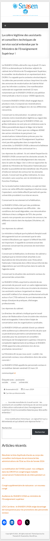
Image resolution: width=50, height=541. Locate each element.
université (23, 382)
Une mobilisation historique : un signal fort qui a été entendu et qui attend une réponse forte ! (24, 420)
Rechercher (7, 427)
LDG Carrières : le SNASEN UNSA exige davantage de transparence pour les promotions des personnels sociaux (25, 509)
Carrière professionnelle (15, 393)
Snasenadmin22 (12, 389)
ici (15, 373)
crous (13, 382)
